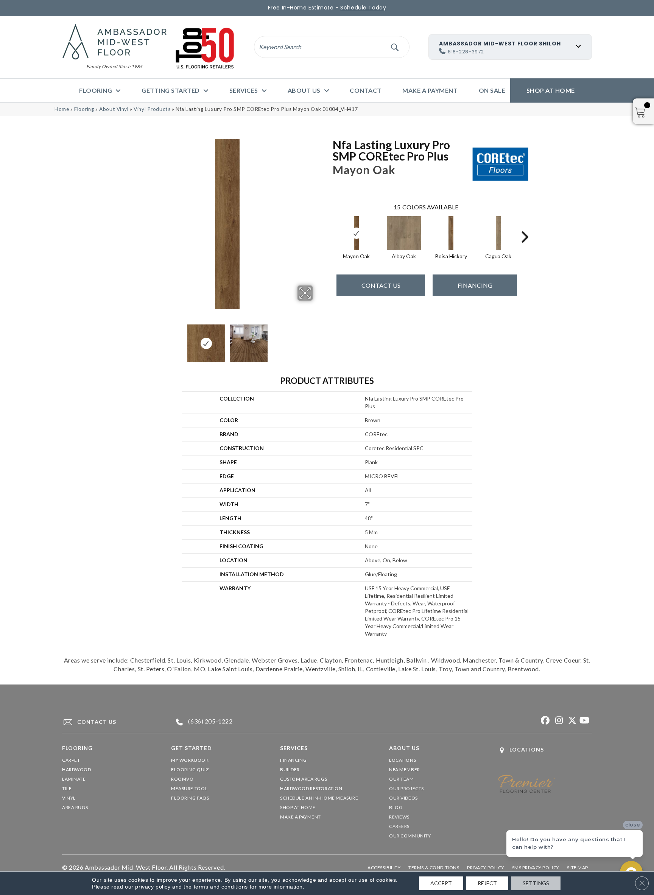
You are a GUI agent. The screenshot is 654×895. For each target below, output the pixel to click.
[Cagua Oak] (498, 233)
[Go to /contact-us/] (109, 722)
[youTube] (584, 720)
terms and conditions (221, 887)
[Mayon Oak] (356, 233)
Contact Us (380, 285)
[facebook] (544, 720)
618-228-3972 (466, 51)
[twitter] (570, 720)
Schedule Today (363, 7)
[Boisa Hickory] (451, 233)
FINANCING (475, 285)
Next (317, 339)
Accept (441, 883)
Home (61, 109)
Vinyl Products (152, 109)
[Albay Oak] (404, 233)
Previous (137, 339)
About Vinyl (113, 109)
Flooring (84, 109)
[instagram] (557, 720)
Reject (487, 883)
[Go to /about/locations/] (545, 750)
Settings (536, 883)
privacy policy (152, 887)
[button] (395, 46)
